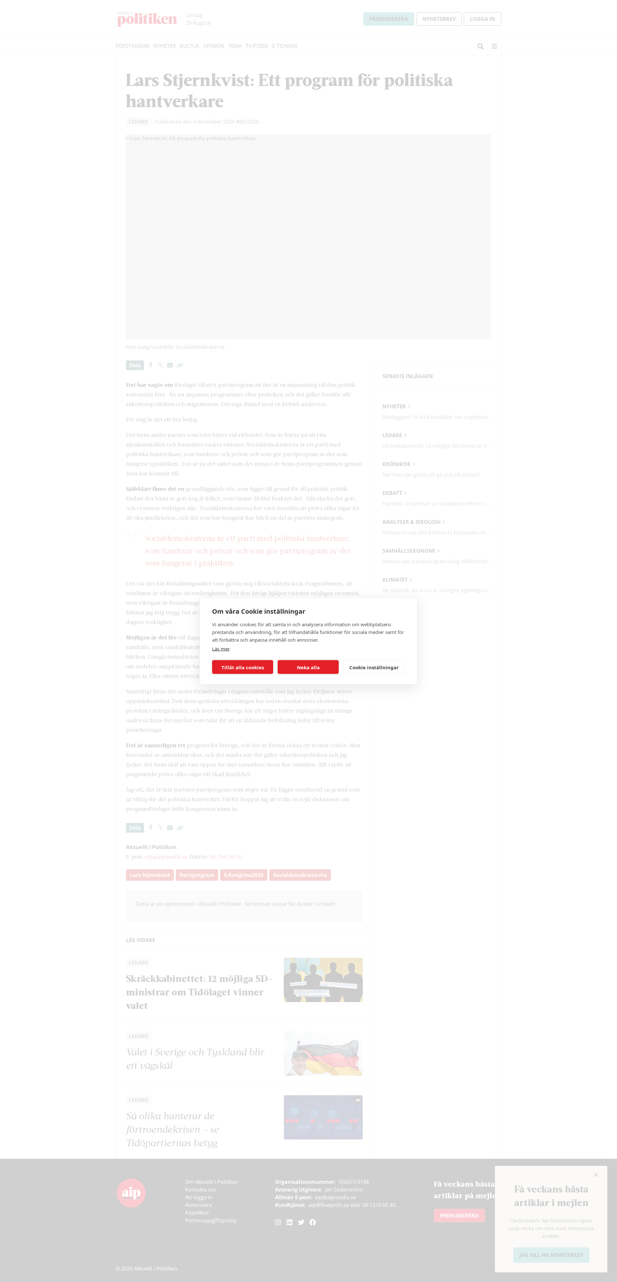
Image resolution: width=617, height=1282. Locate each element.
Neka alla (308, 667)
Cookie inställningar (374, 667)
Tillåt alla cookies (242, 667)
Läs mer (221, 648)
